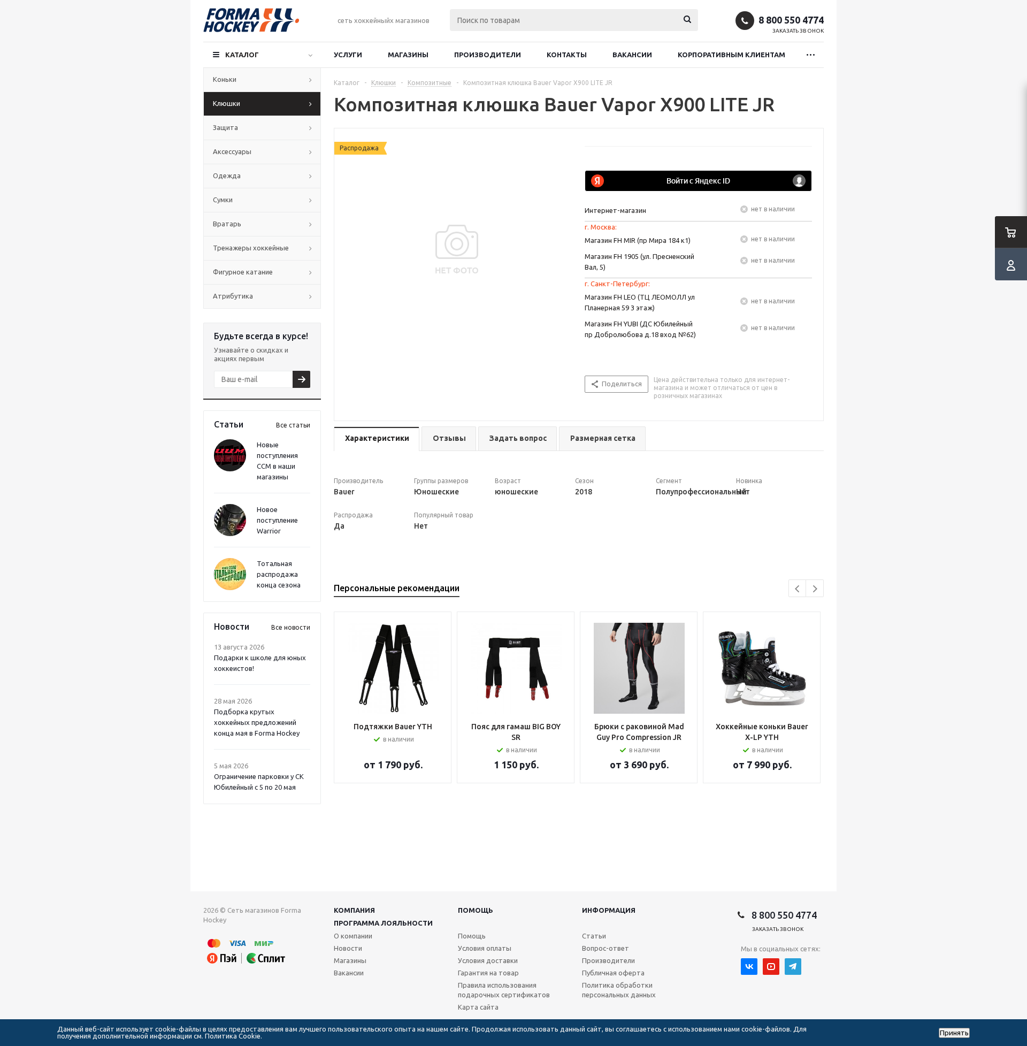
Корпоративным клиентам (731, 54)
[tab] (376, 439)
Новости (348, 948)
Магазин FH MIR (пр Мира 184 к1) (638, 240)
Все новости (290, 627)
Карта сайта (478, 1007)
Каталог (242, 54)
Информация (608, 910)
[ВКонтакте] (749, 966)
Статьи (594, 936)
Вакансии (632, 54)
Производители (487, 54)
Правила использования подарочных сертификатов (504, 989)
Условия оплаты (484, 948)
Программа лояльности (383, 923)
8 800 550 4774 (791, 20)
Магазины (408, 54)
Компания (354, 910)
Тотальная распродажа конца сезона (279, 574)
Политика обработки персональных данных (619, 989)
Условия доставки (488, 960)
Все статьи (293, 425)
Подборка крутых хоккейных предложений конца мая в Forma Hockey (257, 722)
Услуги (348, 54)
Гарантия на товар (488, 972)
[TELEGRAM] (793, 966)
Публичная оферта (613, 972)
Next (815, 589)
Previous (798, 589)
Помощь (475, 910)
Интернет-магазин (615, 210)
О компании (353, 936)
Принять (954, 1033)
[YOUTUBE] (771, 966)
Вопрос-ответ (605, 948)
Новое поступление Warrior (277, 520)
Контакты (567, 54)
